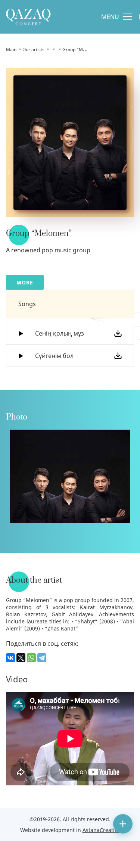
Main (11, 49)
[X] (20, 657)
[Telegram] (41, 657)
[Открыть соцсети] (123, 824)
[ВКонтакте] (10, 657)
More (24, 282)
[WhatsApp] (31, 657)
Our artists (33, 49)
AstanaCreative (101, 830)
